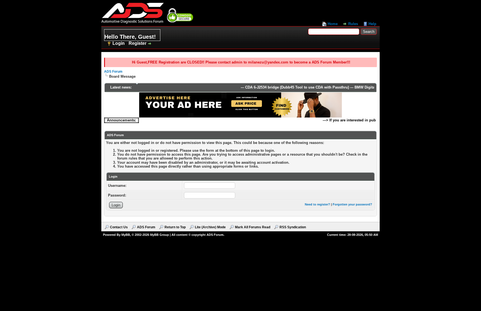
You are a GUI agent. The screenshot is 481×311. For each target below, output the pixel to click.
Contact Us (119, 227)
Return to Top (175, 227)
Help (372, 24)
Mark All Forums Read (252, 227)
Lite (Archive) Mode (210, 227)
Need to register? (317, 204)
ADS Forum (113, 72)
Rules (353, 24)
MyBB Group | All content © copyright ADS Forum (187, 234)
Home (333, 24)
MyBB (125, 234)
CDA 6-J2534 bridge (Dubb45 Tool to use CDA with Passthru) (293, 87)
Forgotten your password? (352, 204)
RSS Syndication (292, 227)
